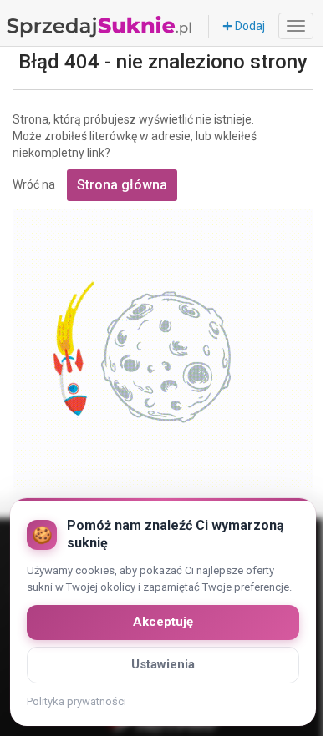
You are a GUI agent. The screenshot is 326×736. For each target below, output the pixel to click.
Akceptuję (163, 621)
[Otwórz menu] (295, 26)
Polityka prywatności (76, 701)
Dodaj (248, 26)
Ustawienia (163, 664)
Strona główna (122, 185)
